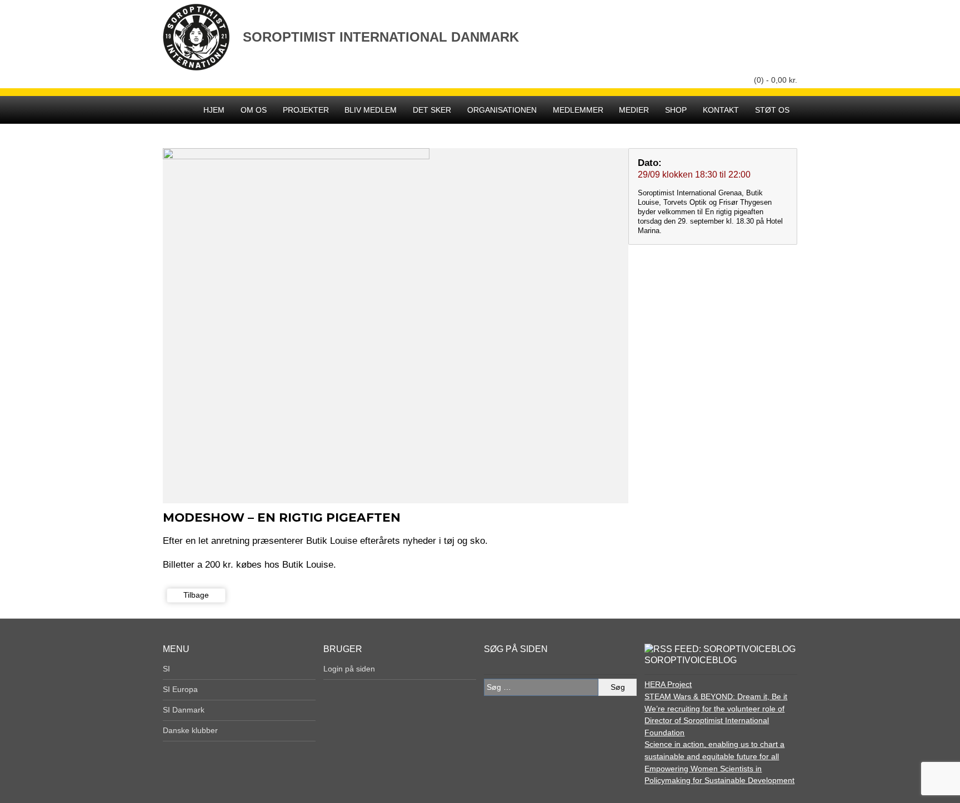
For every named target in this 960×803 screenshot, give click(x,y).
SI (166, 668)
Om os (254, 109)
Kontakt (721, 109)
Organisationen (502, 109)
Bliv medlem (370, 109)
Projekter (306, 109)
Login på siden (349, 668)
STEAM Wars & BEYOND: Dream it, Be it (715, 696)
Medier (634, 109)
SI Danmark (183, 709)
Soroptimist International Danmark (381, 36)
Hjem (213, 109)
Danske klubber (190, 730)
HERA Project (668, 684)
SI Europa (180, 689)
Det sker (432, 109)
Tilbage (196, 594)
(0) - (775, 79)
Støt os (772, 109)
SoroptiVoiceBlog (690, 660)
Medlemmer (578, 109)
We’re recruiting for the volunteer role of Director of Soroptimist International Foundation (714, 720)
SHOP (676, 109)
